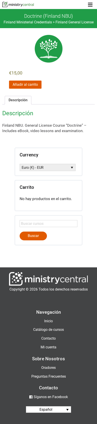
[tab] (18, 100)
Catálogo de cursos (48, 329)
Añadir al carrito (25, 84)
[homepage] (48, 284)
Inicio (48, 321)
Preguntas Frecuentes (48, 376)
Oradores (48, 367)
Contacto (48, 338)
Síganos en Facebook (51, 397)
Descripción (18, 100)
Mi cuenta (48, 347)
